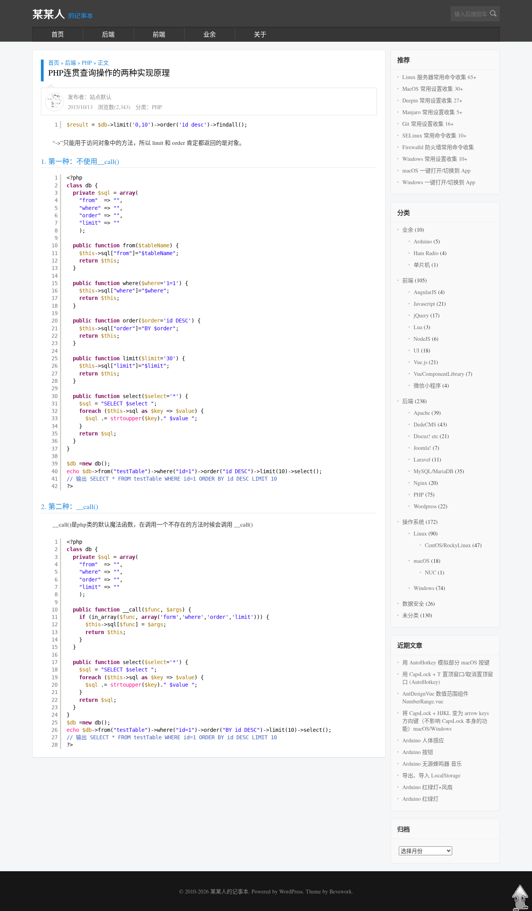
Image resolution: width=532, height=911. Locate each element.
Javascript (424, 303)
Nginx (420, 482)
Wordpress (425, 506)
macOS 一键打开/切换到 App (436, 170)
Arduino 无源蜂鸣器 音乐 (432, 763)
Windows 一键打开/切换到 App (438, 182)
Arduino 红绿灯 (420, 798)
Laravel (422, 459)
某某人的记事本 (229, 891)
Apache (422, 412)
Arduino (423, 241)
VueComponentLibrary (439, 373)
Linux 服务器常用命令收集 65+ (439, 77)
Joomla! (422, 447)
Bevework (340, 891)
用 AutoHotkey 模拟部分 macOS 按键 (446, 662)
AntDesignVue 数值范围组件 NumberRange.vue (435, 697)
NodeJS (422, 338)
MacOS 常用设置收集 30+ (432, 88)
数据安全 (413, 603)
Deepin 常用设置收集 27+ (432, 100)
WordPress (291, 891)
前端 (159, 34)
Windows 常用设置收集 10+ (434, 158)
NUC (430, 572)
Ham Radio (426, 253)
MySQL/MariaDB (433, 471)
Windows (424, 588)
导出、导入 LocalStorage (431, 775)
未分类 (410, 615)
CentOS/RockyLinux (448, 545)
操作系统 (413, 521)
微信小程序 (427, 385)
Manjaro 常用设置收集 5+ (432, 112)
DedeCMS (425, 424)
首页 (57, 34)
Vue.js (420, 362)
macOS (422, 560)
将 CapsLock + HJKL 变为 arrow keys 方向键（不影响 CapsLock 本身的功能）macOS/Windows (445, 720)
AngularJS (425, 292)
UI (416, 350)
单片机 (422, 264)
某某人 (62, 14)
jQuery (421, 315)
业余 (209, 34)
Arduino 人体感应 (423, 740)
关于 (260, 34)
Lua (418, 327)
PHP (87, 62)
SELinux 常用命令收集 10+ (434, 135)
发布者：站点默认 (89, 96)
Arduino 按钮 (417, 752)
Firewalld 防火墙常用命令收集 (438, 147)
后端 (108, 34)
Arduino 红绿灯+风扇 (427, 787)
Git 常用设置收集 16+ (428, 123)
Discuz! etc (426, 436)
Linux (420, 533)
